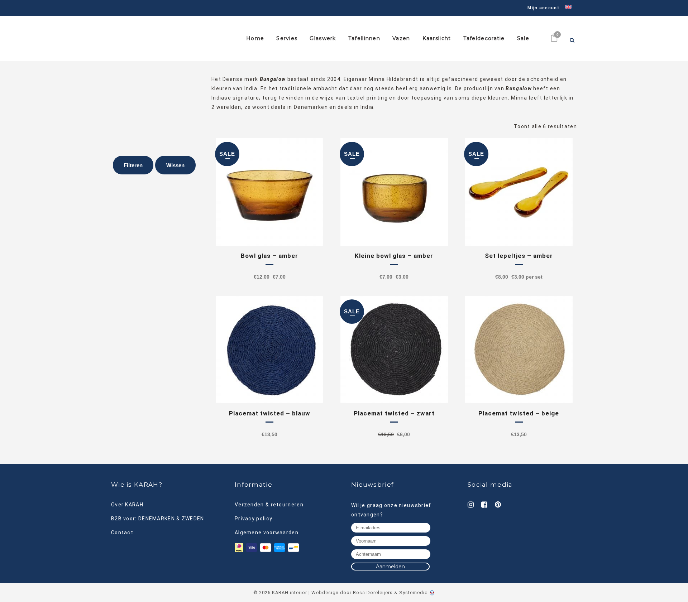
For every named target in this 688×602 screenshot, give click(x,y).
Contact (122, 532)
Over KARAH (127, 504)
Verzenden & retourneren (269, 504)
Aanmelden (390, 566)
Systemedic (413, 592)
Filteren (133, 165)
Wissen (175, 165)
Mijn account (543, 7)
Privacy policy (253, 518)
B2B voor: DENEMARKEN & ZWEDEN (157, 518)
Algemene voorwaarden (266, 532)
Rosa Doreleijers (373, 592)
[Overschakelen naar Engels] (566, 8)
